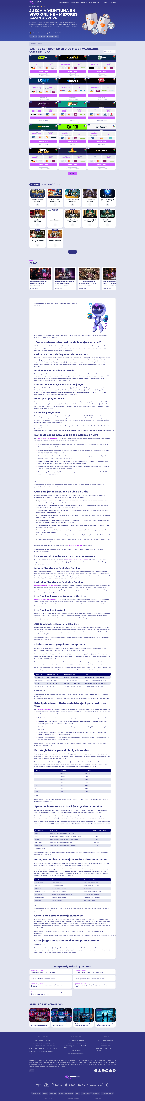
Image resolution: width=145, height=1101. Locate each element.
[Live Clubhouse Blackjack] (90, 198)
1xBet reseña (43, 97)
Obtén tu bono (43, 71)
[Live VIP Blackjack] (55, 238)
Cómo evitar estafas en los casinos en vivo (43, 1046)
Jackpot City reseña (43, 120)
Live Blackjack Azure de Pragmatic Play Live (46, 599)
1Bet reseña (72, 120)
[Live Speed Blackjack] (37, 218)
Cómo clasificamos (105, 1046)
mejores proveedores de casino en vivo (76, 559)
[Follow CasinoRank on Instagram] (99, 1070)
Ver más (71, 173)
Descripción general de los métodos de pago (75, 1046)
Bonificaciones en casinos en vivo (76, 1043)
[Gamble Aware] (90, 1084)
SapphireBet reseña (101, 120)
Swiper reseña (72, 144)
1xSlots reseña (101, 167)
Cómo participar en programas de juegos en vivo (42, 1052)
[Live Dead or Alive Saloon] (37, 238)
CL (31, 1070)
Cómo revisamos (106, 1043)
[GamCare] (57, 1084)
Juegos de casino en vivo (78, 2)
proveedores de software (44, 709)
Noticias (113, 2)
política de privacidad (73, 1098)
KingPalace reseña (43, 167)
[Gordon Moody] (70, 1084)
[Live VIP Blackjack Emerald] (90, 218)
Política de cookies (48, 1098)
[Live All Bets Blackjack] (107, 218)
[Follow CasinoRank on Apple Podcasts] (114, 1070)
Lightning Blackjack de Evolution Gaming (46, 585)
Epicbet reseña (101, 144)
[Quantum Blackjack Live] (107, 198)
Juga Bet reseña (43, 74)
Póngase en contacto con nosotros (103, 1049)
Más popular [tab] (36, 184)
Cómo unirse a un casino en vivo (43, 1040)
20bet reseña (101, 74)
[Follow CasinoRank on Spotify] (110, 1070)
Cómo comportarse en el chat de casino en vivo (43, 1048)
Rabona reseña (101, 97)
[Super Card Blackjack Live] (55, 198)
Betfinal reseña (72, 74)
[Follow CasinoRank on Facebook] (95, 1070)
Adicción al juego (76, 1050)
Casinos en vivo (63, 2)
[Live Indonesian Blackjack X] (37, 198)
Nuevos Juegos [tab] (48, 184)
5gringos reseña (72, 167)
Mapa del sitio (97, 1098)
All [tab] (57, 184)
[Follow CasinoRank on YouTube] (106, 1070)
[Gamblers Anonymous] (46, 1084)
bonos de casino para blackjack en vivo (48, 438)
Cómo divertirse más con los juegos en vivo (43, 1043)
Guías (105, 2)
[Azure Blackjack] (55, 218)
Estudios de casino (94, 2)
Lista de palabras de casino (76, 1040)
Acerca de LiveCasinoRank (105, 1040)
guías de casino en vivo (75, 545)
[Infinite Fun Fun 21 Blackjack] (72, 198)
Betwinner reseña (43, 144)
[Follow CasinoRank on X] (103, 1070)
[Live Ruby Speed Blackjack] (72, 218)
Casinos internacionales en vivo (76, 1053)
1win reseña (72, 97)
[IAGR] (38, 1084)
